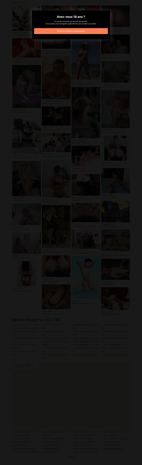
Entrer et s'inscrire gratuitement (71, 31)
